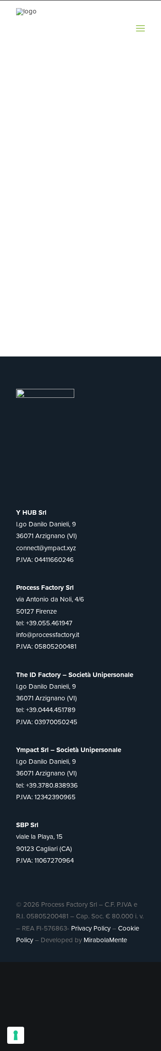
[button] (140, 28)
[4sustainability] (36, 28)
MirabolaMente (105, 940)
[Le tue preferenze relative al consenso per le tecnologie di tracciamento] (15, 1035)
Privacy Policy (90, 928)
